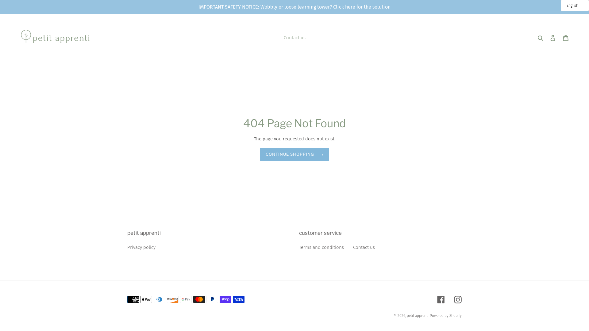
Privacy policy (141, 247)
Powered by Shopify (446, 316)
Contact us (364, 247)
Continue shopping (290, 154)
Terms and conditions (321, 247)
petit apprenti (418, 316)
